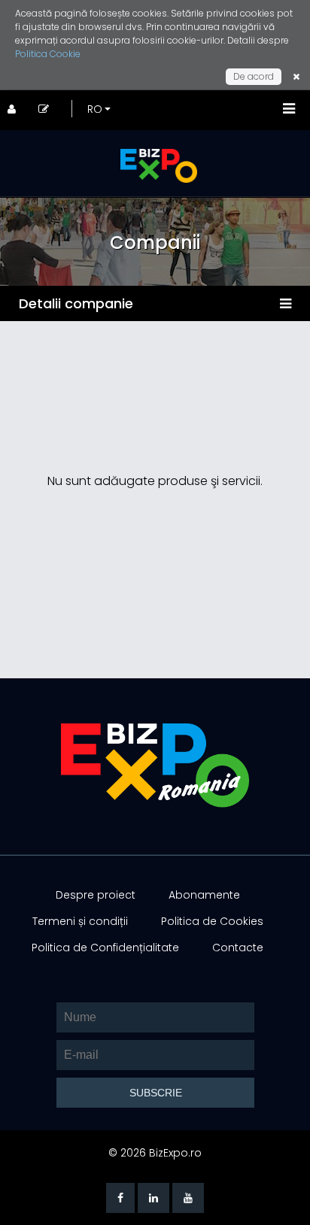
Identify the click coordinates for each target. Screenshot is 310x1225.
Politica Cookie (48, 53)
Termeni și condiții (80, 921)
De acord (253, 76)
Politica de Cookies (212, 921)
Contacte (237, 947)
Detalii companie (76, 303)
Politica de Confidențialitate (105, 947)
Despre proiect (95, 894)
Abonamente (204, 894)
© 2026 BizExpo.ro (155, 1152)
